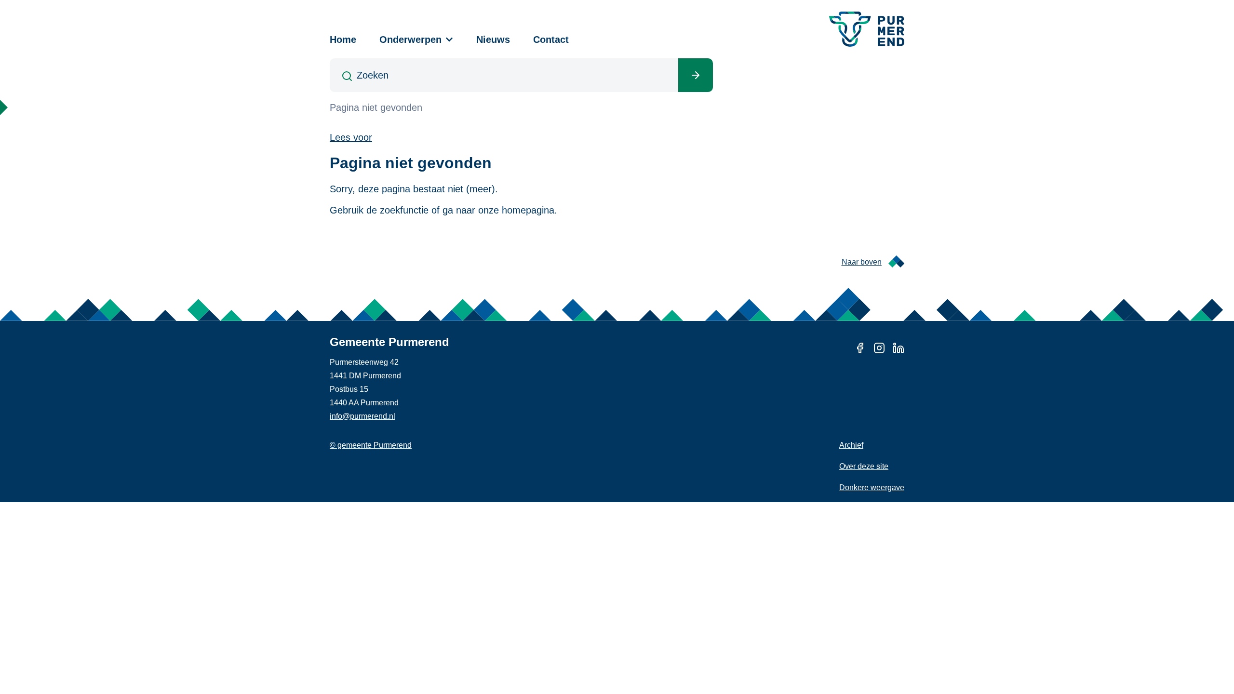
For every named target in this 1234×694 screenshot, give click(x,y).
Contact (551, 39)
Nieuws (493, 39)
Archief (851, 445)
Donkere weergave (871, 487)
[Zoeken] (695, 75)
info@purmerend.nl (362, 416)
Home (343, 39)
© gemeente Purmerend (371, 445)
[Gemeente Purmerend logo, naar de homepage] (866, 29)
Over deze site (863, 466)
